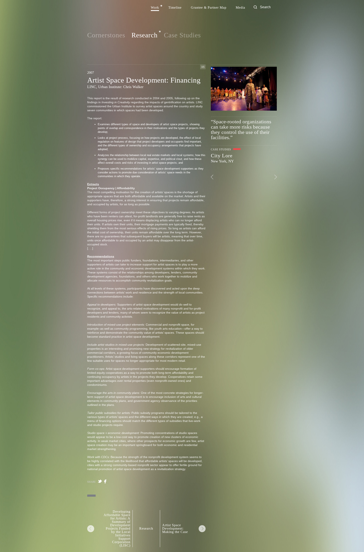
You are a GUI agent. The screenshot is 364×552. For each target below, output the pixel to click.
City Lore (222, 155)
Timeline (175, 7)
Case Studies (182, 35)
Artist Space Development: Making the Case (175, 528)
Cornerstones (106, 35)
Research (144, 35)
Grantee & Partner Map (208, 7)
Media (240, 7)
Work (155, 7)
